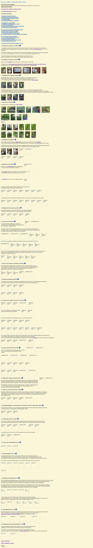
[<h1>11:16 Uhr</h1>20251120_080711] (3, 468)
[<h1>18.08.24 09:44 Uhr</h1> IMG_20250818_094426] (46, 112)
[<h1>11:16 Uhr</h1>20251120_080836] (21, 468)
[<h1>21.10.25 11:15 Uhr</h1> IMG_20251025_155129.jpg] (9, 440)
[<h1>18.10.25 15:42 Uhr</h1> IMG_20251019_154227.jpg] (9, 375)
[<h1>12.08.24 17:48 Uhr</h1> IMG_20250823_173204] (21, 154)
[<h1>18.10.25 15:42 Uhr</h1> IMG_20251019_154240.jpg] (15, 375)
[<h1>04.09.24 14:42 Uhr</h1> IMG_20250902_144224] (13, 249)
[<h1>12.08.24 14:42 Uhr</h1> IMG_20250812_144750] (21, 87)
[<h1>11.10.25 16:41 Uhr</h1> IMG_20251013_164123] (9, 345)
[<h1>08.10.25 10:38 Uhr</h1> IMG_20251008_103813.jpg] (3, 290)
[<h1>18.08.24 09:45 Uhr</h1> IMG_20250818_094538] (25, 119)
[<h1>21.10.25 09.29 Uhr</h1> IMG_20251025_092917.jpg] (15, 430)
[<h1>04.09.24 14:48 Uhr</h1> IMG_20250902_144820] (19, 249)
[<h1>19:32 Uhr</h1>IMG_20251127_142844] (15, 538)
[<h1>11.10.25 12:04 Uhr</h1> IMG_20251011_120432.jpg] (9, 333)
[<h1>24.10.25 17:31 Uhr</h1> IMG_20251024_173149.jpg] (15, 403)
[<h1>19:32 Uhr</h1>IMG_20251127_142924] (5, 538)
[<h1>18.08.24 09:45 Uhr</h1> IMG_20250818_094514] (5, 119)
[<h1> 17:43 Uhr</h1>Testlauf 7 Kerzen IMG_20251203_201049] (11, 507)
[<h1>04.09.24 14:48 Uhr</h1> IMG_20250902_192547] (21, 261)
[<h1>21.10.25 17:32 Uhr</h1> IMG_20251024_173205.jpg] (29, 403)
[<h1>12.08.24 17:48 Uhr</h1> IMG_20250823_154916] (3, 154)
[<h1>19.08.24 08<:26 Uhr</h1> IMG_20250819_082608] (17, 73)
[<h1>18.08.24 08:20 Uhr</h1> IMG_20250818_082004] (21, 112)
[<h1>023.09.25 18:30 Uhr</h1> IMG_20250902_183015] (27, 226)
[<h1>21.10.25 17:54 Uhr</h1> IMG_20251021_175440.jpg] (49, 383)
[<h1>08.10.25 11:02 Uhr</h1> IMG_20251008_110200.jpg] (15, 298)
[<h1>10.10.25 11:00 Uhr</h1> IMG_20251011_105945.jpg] (24, 315)
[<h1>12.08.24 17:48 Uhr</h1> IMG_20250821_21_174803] (15, 129)
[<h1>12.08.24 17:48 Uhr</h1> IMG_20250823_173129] (15, 154)
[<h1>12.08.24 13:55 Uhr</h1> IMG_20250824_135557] (21, 195)
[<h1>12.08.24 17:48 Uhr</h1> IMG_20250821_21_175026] (9, 137)
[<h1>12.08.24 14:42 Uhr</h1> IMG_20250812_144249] (15, 87)
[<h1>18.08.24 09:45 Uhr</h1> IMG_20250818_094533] (19, 119)
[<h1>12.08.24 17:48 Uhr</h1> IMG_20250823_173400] (15, 161)
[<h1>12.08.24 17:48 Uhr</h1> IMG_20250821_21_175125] (15, 137)
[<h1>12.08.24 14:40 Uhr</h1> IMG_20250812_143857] (21, 100)
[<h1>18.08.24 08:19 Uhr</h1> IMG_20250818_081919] (3, 112)
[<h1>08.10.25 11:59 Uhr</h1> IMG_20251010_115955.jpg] (15, 308)
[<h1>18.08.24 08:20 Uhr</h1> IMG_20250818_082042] (28, 112)
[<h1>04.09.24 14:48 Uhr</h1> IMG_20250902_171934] (31, 249)
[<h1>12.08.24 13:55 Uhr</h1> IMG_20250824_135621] (33, 195)
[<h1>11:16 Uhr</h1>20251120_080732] (9, 468)
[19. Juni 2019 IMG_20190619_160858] (28, 169)
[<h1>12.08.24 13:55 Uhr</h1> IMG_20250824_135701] (39, 195)
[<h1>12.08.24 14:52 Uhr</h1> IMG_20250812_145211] (9, 100)
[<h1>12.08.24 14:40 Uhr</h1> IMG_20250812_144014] (15, 100)
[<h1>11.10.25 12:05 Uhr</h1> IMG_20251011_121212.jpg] (27, 333)
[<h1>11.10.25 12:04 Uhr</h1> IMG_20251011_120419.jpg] (3, 333)
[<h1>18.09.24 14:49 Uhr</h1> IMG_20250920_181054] (15, 277)
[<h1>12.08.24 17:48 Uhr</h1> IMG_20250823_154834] (9, 154)
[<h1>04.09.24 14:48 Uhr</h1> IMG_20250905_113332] (33, 261)
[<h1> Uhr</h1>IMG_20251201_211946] (9, 495)
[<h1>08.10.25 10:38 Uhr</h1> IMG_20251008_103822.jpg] (9, 290)
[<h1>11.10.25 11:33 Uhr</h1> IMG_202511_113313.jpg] (27, 325)
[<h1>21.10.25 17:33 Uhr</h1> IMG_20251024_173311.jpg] (9, 416)
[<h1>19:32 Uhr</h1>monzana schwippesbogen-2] (36, 521)
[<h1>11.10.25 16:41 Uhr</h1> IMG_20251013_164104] (3, 345)
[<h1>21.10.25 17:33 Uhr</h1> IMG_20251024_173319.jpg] (15, 416)
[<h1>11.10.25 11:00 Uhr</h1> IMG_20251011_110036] (21, 277)
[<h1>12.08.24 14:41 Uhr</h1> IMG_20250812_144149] (9, 87)
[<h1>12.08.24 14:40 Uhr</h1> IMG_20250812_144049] (3, 87)
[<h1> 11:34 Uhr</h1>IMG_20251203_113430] (27, 495)
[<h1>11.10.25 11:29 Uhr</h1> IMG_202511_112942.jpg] (21, 325)
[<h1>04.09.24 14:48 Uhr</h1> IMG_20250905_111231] (27, 261)
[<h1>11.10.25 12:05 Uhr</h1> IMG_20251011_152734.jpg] (33, 333)
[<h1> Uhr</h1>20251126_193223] (15, 521)
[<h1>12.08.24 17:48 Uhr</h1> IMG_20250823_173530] (21, 161)
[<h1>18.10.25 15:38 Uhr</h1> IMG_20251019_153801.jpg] (24, 360)
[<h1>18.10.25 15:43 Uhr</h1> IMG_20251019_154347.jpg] (23, 375)
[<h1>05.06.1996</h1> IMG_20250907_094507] (35, 226)
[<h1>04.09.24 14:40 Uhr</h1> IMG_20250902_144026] (24, 239)
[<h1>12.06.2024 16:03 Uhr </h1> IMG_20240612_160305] (26, 184)
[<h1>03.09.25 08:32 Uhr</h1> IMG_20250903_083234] (44, 73)
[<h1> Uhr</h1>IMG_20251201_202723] (21, 495)
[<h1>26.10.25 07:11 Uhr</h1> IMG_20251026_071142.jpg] (3, 440)
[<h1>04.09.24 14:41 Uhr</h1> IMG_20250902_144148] (5, 249)
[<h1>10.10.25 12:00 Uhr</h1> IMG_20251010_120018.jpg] (23, 308)
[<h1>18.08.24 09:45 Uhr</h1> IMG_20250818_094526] (13, 119)
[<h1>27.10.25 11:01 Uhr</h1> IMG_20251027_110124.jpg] (3, 403)
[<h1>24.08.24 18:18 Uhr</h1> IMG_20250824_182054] (21, 219)
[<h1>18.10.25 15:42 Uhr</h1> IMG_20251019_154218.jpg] (3, 375)
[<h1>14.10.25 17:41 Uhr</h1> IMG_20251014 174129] (23, 345)
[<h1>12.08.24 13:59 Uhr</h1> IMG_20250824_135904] (15, 205)
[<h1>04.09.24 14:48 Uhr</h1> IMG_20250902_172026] (37, 249)
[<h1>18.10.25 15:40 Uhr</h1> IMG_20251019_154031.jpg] (9, 368)
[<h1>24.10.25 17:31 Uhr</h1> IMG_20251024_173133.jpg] (9, 403)
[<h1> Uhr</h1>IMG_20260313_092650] (3, 495)
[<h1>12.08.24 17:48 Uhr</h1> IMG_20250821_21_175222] (21, 137)
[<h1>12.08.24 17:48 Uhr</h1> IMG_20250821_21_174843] (21, 129)
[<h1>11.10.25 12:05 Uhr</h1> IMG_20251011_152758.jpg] (39, 333)
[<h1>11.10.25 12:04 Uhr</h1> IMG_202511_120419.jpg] (15, 325)
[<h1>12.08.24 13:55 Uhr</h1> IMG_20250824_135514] (15, 195)
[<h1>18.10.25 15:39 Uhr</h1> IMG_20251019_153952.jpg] (3, 368)
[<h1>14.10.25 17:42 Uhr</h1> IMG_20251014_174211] (31, 345)
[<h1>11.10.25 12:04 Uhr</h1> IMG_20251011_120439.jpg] (15, 333)
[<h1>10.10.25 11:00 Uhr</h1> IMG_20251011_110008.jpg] (30, 315)
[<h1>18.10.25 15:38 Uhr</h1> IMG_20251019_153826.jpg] (34, 360)
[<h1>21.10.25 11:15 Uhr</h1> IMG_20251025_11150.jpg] (37, 430)
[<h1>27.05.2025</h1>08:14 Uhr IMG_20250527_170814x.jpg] (3, 261)
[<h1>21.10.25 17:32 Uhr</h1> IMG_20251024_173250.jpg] (3, 416)
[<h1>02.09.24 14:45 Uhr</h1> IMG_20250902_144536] (5, 239)
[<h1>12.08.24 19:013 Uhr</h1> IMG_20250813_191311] (9, 73)
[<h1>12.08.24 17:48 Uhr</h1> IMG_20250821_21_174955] (3, 137)
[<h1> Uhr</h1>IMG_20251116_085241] (5, 521)
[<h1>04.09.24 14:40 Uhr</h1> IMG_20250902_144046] (32, 239)
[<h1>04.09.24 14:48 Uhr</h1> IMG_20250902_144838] (25, 249)
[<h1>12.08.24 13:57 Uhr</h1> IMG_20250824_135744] (3, 205)
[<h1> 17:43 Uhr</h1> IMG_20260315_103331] (37, 507)
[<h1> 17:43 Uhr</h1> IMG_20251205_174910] (25, 507)
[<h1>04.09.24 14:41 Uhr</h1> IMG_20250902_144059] (38, 239)
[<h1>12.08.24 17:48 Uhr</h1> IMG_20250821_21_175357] (33, 137)
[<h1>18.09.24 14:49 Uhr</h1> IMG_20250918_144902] (9, 277)
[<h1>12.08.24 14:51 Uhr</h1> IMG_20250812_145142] (3, 100)
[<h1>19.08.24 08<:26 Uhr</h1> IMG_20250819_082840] (27, 73)
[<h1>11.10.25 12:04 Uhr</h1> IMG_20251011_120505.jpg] (21, 333)
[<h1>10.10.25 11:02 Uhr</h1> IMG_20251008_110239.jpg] (21, 298)
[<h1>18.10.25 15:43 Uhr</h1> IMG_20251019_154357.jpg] (33, 375)
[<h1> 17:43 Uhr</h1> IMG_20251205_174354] (19, 507)
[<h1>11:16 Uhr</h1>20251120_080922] (27, 468)
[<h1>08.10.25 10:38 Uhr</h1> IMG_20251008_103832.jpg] (15, 290)
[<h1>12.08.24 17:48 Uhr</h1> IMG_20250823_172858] (29, 154)
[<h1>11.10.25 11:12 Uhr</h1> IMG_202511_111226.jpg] (3, 325)
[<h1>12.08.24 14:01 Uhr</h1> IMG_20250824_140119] (39, 205)
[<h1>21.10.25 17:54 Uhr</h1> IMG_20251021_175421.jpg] (41, 383)
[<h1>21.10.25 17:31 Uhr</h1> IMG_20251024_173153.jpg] (21, 403)
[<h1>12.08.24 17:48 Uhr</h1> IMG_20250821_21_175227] (27, 137)
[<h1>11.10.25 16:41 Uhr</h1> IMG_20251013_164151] (15, 345)
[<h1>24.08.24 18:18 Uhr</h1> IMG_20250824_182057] (27, 219)
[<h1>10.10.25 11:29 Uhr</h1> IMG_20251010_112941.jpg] (3, 308)
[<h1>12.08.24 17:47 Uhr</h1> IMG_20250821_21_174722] (3, 129)
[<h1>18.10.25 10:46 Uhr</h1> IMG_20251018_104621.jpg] (30, 353)
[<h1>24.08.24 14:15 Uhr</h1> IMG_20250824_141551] (3, 219)
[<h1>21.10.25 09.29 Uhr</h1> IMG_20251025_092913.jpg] (9, 430)
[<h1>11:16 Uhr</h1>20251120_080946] (35, 468)
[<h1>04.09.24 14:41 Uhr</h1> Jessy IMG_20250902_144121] (44, 239)
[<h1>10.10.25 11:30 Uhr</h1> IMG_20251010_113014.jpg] (9, 308)
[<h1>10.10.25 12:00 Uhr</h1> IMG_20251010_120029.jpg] (31, 308)
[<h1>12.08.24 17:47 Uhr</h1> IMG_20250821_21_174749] (9, 129)
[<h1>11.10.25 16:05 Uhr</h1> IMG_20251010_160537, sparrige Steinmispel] (29, 277)
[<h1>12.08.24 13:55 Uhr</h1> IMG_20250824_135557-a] (27, 195)
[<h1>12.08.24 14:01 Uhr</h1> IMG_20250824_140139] (9, 195)
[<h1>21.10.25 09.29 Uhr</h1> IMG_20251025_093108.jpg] (23, 430)
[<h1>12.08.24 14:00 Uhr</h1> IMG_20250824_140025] (27, 205)
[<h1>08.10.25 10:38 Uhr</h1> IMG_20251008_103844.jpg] (21, 290)
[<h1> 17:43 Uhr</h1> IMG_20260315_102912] (31, 507)
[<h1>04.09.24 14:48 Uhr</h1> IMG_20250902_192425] (9, 261)
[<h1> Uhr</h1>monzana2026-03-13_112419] (25, 521)
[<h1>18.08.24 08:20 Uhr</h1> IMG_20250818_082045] (36, 112)
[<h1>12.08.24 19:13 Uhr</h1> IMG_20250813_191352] (3, 73)
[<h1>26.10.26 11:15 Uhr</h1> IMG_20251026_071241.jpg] (17, 440)
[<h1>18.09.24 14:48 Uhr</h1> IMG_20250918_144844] (3, 277)
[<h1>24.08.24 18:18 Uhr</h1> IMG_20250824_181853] (15, 219)
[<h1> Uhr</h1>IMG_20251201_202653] (15, 495)
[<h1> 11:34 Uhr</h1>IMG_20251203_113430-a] (3, 507)
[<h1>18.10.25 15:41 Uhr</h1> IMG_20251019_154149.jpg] (27, 368)
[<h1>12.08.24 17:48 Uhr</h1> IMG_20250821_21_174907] (27, 129)
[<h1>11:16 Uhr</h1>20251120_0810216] (3, 475)
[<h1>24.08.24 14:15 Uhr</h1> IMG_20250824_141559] (9, 219)
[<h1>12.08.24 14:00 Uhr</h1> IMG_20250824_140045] (33, 205)
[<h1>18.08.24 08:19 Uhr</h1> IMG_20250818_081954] (11, 112)
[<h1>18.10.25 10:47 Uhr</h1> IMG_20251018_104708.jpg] (40, 353)
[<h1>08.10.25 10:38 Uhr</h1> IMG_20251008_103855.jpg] (3, 298)
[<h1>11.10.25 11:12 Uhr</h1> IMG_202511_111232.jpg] (9, 325)
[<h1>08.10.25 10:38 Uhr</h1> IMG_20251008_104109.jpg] (9, 298)
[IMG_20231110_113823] (32, 177)
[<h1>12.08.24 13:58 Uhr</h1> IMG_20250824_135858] (9, 205)
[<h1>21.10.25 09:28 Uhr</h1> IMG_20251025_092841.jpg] (3, 430)
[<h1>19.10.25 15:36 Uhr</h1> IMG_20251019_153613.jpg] (5, 360)
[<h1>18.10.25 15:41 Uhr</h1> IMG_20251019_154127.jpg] (21, 368)
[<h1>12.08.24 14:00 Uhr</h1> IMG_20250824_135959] (21, 205)
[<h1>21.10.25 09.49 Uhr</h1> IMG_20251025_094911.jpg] (31, 430)
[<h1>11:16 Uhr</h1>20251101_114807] (3, 451)
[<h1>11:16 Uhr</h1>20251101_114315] (15, 451)
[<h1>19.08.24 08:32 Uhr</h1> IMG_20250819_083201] (36, 73)
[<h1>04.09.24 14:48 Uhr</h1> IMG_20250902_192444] (15, 261)
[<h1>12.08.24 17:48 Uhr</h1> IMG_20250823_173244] (9, 161)
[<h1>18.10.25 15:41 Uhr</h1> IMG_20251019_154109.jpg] (15, 368)
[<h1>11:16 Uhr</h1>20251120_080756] (15, 468)
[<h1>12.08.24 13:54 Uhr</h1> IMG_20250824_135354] (3, 195)
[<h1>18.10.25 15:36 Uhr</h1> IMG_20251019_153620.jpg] (15, 360)
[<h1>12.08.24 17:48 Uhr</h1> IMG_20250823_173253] (3, 161)
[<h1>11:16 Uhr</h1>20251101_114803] (9, 451)
